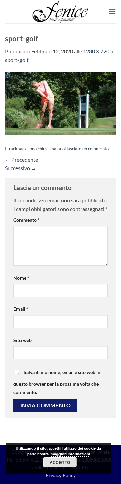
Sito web (22, 340)
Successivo (20, 168)
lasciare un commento (88, 148)
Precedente (21, 159)
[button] (112, 11)
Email (20, 309)
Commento (26, 220)
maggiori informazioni (70, 453)
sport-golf (16, 60)
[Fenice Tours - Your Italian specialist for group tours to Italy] (60, 11)
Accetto (60, 462)
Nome (21, 278)
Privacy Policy (61, 475)
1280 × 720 (96, 51)
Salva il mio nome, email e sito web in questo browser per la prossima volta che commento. (56, 382)
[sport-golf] (60, 102)
